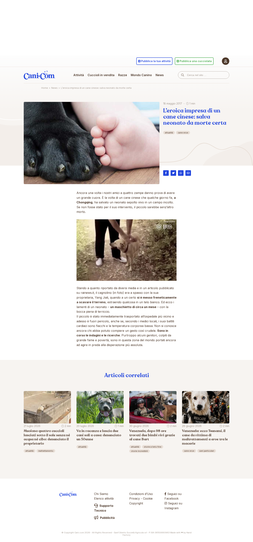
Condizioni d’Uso (141, 494)
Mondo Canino (141, 75)
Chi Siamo (101, 494)
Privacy (134, 498)
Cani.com (39, 75)
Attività (78, 75)
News (160, 75)
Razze (122, 75)
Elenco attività (104, 498)
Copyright (136, 503)
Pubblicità (107, 518)
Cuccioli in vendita (101, 75)
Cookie (148, 498)
